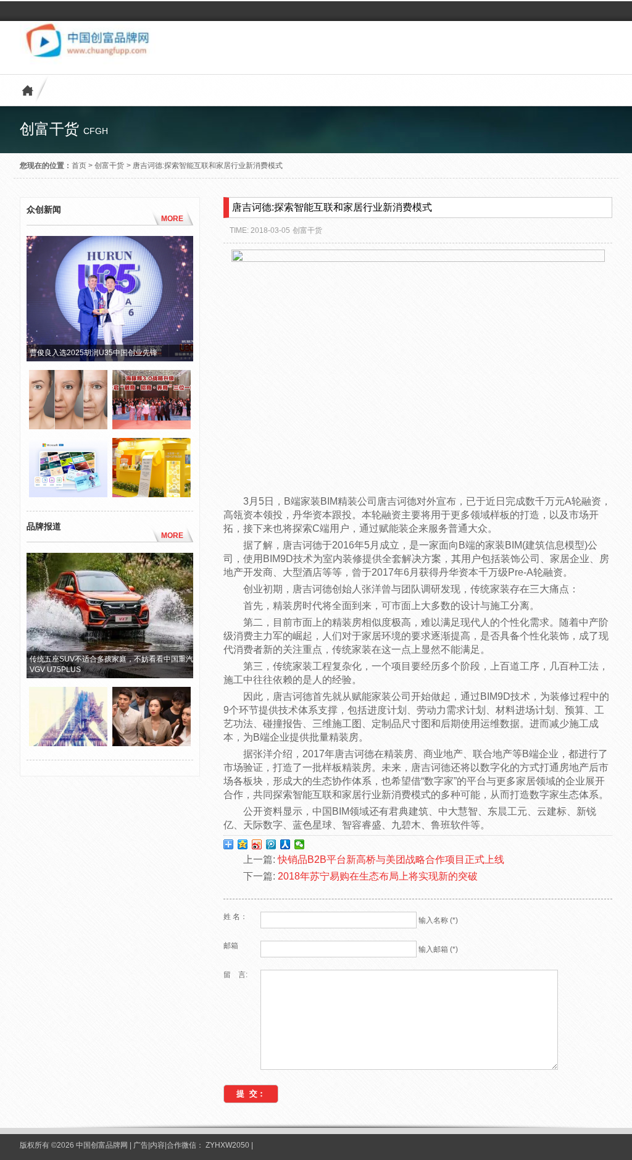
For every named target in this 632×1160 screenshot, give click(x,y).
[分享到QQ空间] (243, 844)
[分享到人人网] (285, 844)
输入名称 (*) (438, 920)
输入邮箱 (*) (438, 949)
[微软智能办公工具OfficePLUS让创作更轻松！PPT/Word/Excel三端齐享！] (68, 494)
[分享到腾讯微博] (271, 844)
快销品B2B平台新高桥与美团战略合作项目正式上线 (391, 859)
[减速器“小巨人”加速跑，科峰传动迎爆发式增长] (68, 743)
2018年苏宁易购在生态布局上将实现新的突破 (378, 876)
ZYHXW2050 (228, 1145)
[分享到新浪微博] (257, 844)
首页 (79, 165)
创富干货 (109, 165)
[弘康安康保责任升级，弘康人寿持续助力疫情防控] (151, 743)
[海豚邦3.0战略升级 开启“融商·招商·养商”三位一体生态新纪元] (151, 426)
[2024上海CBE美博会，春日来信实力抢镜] (151, 494)
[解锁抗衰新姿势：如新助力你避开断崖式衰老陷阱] (68, 426)
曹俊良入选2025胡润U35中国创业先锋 (93, 352)
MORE (172, 218)
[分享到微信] (299, 844)
